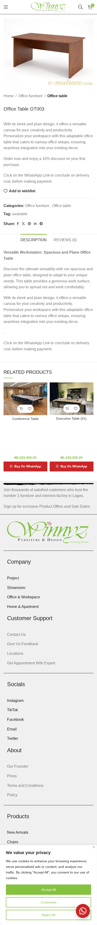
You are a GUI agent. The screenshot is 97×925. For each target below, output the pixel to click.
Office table (57, 96)
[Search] (80, 7)
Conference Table (25, 419)
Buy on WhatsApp (27, 466)
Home (9, 96)
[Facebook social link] (17, 224)
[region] (48, 885)
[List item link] (48, 578)
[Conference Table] (25, 398)
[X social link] (23, 224)
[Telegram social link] (41, 224)
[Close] (94, 847)
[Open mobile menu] (6, 7)
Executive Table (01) (71, 418)
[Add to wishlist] (29, 409)
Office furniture (30, 96)
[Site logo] (48, 7)
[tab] (33, 239)
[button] (21, 409)
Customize (49, 902)
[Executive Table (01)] (71, 398)
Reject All (48, 915)
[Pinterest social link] (29, 224)
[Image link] (48, 532)
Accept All (48, 890)
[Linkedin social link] (35, 224)
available (20, 214)
